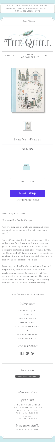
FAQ (27, 330)
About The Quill (27, 311)
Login (25, 21)
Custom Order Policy (27, 326)
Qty (26, 165)
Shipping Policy (27, 319)
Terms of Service (27, 338)
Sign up (32, 21)
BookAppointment (30, 55)
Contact (27, 315)
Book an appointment (27, 376)
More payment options (27, 200)
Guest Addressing (27, 334)
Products (23, 294)
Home (13, 294)
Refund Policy (28, 322)
